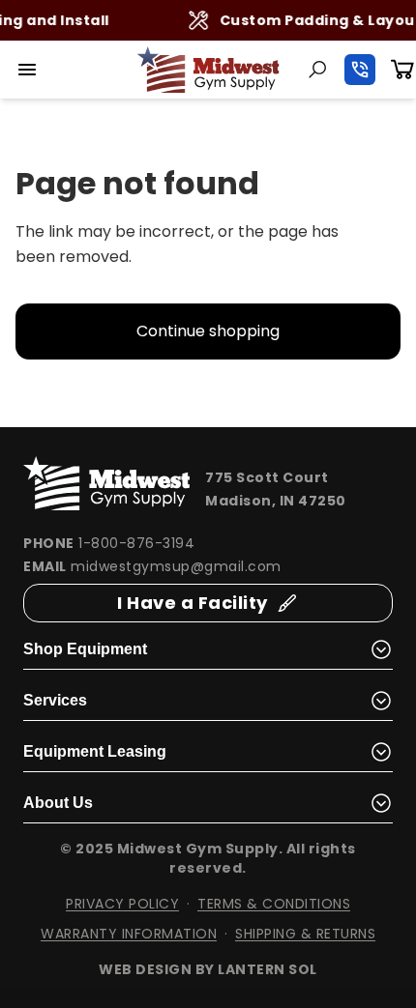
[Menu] (27, 70)
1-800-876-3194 (136, 543)
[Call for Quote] (359, 69)
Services (55, 700)
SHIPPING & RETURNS (305, 933)
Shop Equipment (85, 649)
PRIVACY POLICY (122, 903)
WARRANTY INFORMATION (129, 933)
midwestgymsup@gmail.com (176, 566)
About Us (58, 802)
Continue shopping (208, 331)
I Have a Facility (192, 602)
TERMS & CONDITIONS (273, 903)
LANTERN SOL (267, 969)
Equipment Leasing (94, 751)
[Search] (317, 69)
